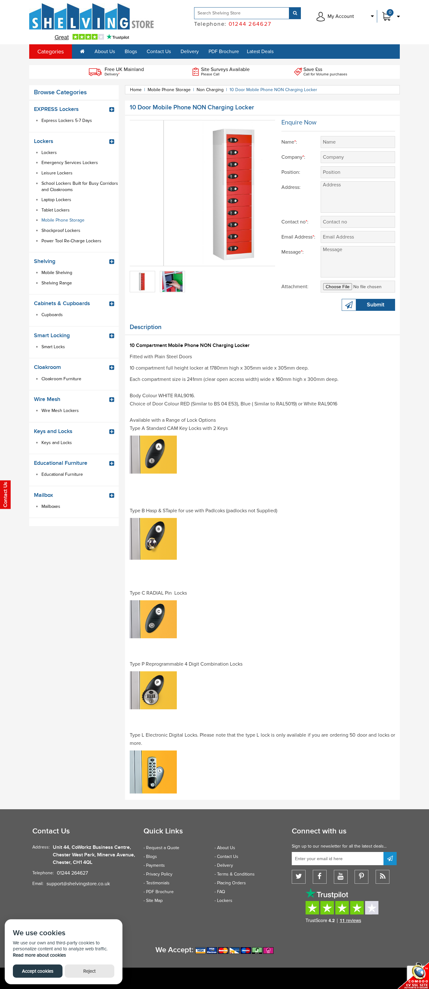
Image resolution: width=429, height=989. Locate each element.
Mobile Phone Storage (62, 220)
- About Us (225, 847)
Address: (291, 187)
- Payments (154, 865)
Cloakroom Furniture (61, 379)
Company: (293, 157)
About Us (105, 51)
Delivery (190, 51)
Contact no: (294, 222)
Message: (292, 252)
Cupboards (52, 314)
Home (136, 89)
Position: (290, 172)
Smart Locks (53, 346)
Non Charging (210, 89)
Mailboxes (50, 506)
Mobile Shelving (56, 272)
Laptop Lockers (56, 199)
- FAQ (220, 891)
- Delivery (224, 865)
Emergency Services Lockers (69, 162)
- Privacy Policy (158, 874)
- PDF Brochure (159, 891)
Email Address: (298, 237)
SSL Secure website (413, 975)
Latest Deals (260, 51)
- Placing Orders (230, 883)
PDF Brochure (224, 51)
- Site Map (153, 900)
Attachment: (294, 286)
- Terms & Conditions (235, 874)
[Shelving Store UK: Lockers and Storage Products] (91, 16)
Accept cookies (37, 971)
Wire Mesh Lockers (60, 410)
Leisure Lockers (57, 173)
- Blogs (150, 856)
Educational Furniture (62, 474)
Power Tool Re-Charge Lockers (71, 241)
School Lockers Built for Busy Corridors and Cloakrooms (79, 186)
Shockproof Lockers (60, 230)
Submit (375, 304)
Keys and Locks (56, 442)
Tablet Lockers (55, 210)
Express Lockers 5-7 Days (66, 120)
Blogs (131, 51)
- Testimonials (157, 883)
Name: (289, 142)
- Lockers (223, 900)
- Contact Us (226, 856)
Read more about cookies (39, 955)
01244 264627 (72, 873)
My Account (340, 16)
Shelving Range (56, 283)
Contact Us (159, 51)
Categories (50, 51)
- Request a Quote (161, 847)
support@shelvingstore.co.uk (78, 884)
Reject (89, 971)
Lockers (49, 152)
